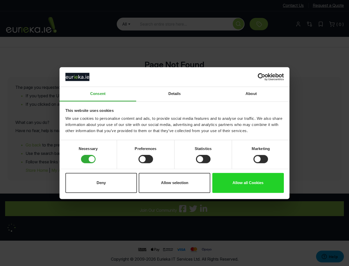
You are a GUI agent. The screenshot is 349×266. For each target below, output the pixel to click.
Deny (101, 183)
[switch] (145, 159)
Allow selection (174, 183)
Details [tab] (174, 94)
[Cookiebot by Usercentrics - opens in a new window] (261, 77)
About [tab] (251, 94)
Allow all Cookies (247, 183)
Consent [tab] (98, 94)
